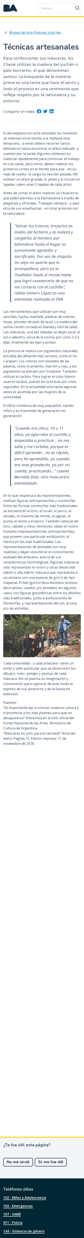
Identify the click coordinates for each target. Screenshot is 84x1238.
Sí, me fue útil (50, 1161)
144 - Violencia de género (24, 1231)
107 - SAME (12, 1214)
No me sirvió (18, 1161)
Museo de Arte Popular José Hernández (36, 32)
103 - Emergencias (18, 1206)
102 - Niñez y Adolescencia (24, 1197)
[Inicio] (10, 8)
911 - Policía (12, 1222)
